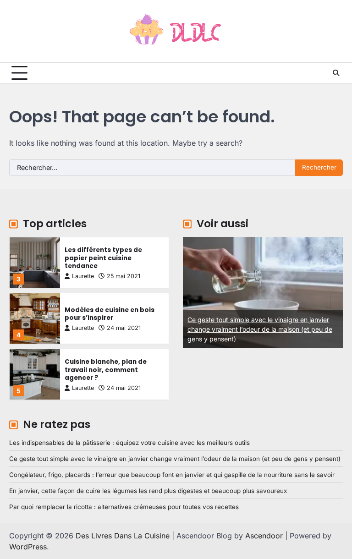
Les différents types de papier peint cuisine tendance (103, 258)
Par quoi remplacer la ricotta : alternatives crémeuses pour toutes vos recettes (124, 506)
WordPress (28, 546)
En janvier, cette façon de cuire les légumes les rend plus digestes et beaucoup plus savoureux (148, 490)
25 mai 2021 (123, 276)
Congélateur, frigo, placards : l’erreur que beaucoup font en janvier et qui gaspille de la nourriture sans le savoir (172, 474)
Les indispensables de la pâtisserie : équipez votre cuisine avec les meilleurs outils (129, 442)
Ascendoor (264, 535)
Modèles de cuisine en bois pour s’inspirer (109, 314)
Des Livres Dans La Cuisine (123, 535)
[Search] (336, 73)
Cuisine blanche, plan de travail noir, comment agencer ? (106, 369)
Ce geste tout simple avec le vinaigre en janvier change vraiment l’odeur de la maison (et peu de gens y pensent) (185, 329)
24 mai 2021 (124, 327)
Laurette (83, 276)
